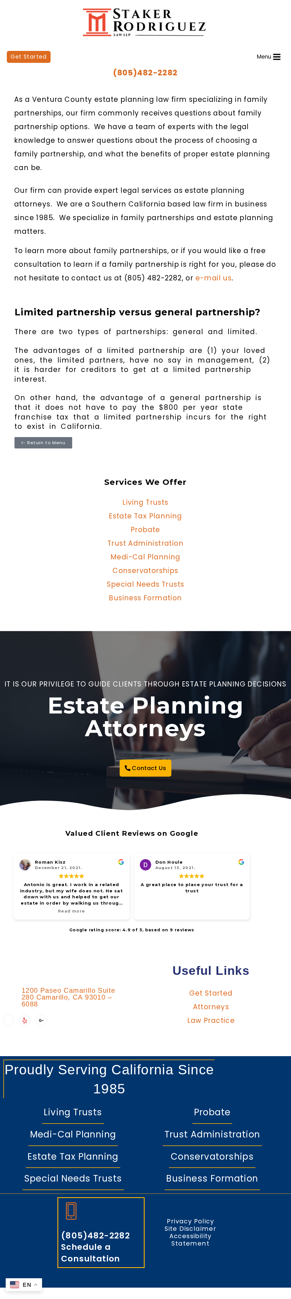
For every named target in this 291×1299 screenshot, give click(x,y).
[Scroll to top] (274, 1286)
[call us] (67, 1206)
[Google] (41, 1020)
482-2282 (157, 72)
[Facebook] (8, 1020)
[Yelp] (24, 1020)
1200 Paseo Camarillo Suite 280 (68, 997)
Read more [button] (71, 911)
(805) (125, 72)
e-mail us (214, 278)
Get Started (29, 57)
